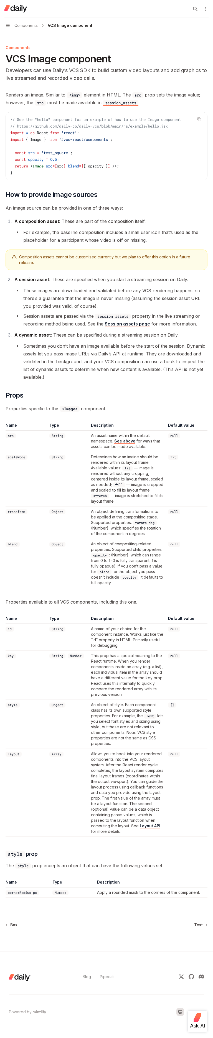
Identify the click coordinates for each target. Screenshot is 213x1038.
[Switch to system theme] (180, 1012)
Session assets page (127, 324)
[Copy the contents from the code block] (199, 119)
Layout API (150, 825)
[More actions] (206, 9)
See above (124, 441)
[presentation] (106, 146)
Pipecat (107, 976)
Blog (87, 976)
